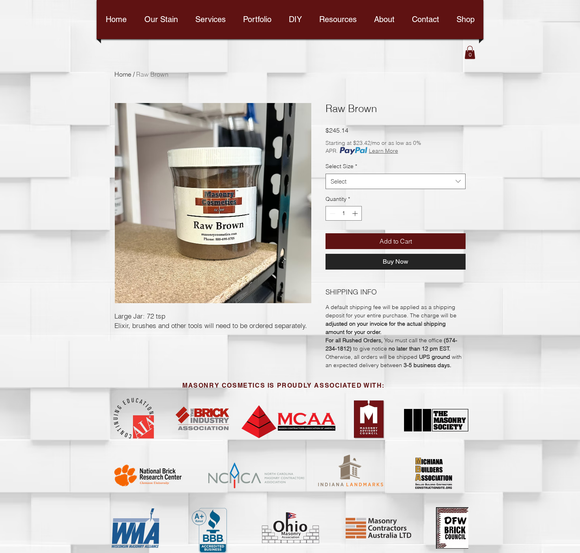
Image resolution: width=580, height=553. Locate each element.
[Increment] (356, 213)
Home (122, 74)
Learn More (383, 150)
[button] (469, 52)
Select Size (341, 166)
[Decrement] (332, 213)
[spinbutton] (344, 213)
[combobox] (396, 181)
